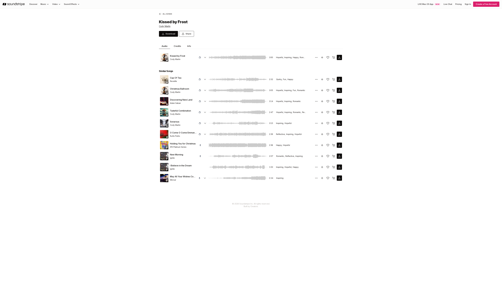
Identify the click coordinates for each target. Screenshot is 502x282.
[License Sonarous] (333, 123)
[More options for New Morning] (316, 156)
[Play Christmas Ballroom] (164, 90)
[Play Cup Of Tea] (164, 79)
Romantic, (297, 112)
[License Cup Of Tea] (333, 79)
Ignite (172, 158)
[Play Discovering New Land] (164, 101)
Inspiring (299, 156)
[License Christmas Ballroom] (333, 90)
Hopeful (288, 123)
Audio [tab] (164, 46)
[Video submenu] (59, 4)
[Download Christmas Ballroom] (339, 90)
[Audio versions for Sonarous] (205, 123)
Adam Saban (175, 103)
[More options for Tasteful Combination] (316, 112)
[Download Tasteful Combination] (339, 112)
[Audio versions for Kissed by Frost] (205, 57)
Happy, (296, 57)
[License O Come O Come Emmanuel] (333, 134)
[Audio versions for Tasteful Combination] (205, 112)
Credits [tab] (177, 46)
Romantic (304, 57)
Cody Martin (164, 26)
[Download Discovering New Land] (339, 101)
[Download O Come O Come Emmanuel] (339, 134)
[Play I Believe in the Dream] (164, 167)
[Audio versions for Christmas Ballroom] (205, 90)
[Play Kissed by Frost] (164, 57)
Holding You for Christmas (183, 143)
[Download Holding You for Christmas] (339, 145)
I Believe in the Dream (181, 165)
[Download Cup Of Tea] (339, 79)
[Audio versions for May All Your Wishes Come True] (205, 178)
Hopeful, (280, 57)
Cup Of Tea (175, 78)
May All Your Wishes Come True (183, 176)
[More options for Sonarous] (316, 123)
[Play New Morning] (164, 156)
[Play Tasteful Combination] (164, 112)
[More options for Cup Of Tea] (316, 79)
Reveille (173, 81)
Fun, (285, 79)
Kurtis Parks (175, 136)
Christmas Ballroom (179, 88)
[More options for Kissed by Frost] (316, 57)
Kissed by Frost (177, 56)
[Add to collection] (322, 57)
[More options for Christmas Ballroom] (316, 90)
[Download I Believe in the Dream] (339, 167)
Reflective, (280, 134)
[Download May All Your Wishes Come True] (339, 178)
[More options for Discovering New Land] (316, 101)
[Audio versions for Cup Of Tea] (205, 79)
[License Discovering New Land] (333, 101)
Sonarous (174, 121)
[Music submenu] (48, 4)
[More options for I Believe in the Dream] (316, 167)
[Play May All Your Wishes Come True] (164, 178)
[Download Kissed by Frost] (339, 57)
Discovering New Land (181, 99)
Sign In (468, 4)
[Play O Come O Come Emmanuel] (164, 134)
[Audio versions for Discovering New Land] (205, 101)
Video (55, 4)
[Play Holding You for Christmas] (164, 145)
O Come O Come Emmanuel (183, 132)
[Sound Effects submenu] (78, 4)
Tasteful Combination (180, 110)
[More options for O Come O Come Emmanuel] (316, 134)
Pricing (458, 4)
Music (43, 4)
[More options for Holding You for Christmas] (316, 145)
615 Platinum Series (178, 147)
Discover (33, 4)
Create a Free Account (486, 4)
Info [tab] (189, 46)
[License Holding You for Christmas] (333, 145)
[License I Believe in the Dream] (333, 167)
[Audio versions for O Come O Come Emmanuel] (205, 134)
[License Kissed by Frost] (333, 57)
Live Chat (448, 4)
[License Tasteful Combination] (333, 112)
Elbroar (173, 180)
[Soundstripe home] (14, 4)
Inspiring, (288, 57)
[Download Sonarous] (339, 123)
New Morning (176, 154)
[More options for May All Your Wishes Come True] (316, 178)
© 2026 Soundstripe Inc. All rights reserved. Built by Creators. (251, 205)
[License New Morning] (333, 156)
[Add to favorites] (327, 57)
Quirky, (279, 79)
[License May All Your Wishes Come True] (333, 178)
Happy (290, 79)
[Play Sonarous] (164, 123)
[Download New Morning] (339, 156)
